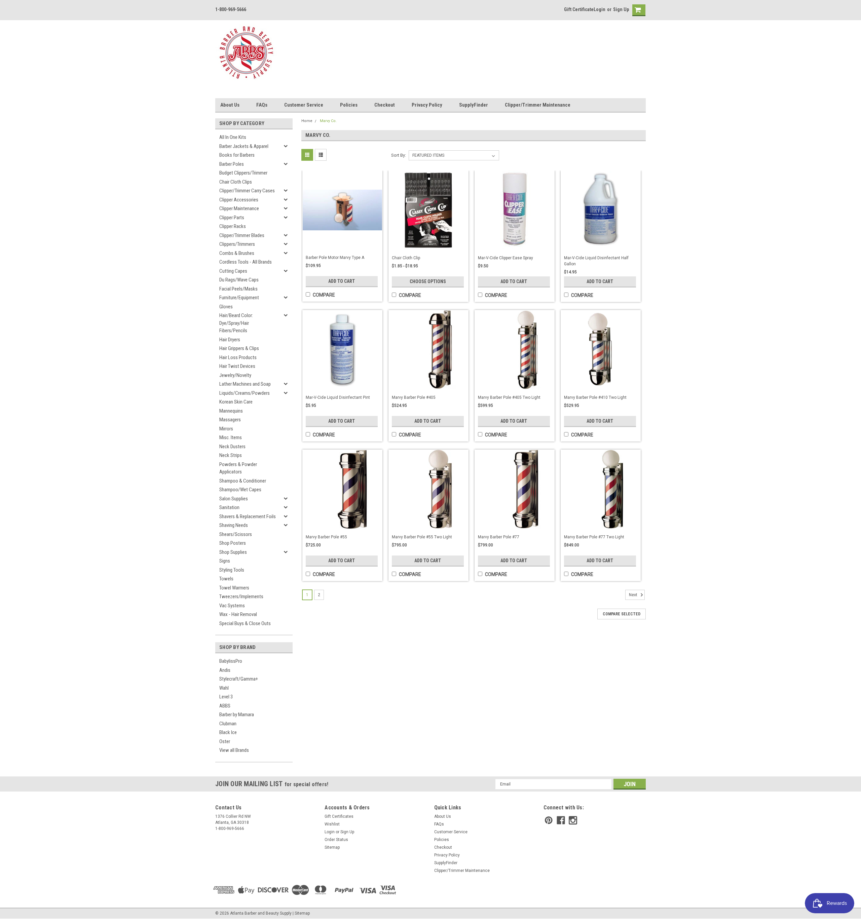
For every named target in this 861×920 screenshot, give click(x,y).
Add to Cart (341, 281)
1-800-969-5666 (230, 9)
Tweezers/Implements (241, 596)
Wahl (224, 688)
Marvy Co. (328, 121)
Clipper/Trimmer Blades (241, 235)
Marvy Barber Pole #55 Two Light (422, 537)
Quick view (342, 243)
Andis (224, 670)
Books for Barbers (237, 155)
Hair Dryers (229, 340)
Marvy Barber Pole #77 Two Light (594, 537)
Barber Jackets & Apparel (243, 146)
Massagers (230, 420)
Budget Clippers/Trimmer (243, 173)
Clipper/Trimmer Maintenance (537, 105)
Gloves (226, 307)
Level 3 (226, 697)
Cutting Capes (233, 271)
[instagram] (573, 820)
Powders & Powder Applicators (238, 468)
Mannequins (231, 411)
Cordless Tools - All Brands (245, 262)
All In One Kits (232, 137)
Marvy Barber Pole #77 (498, 537)
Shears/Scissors (235, 534)
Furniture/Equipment (239, 298)
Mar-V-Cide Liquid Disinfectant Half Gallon (596, 261)
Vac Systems (232, 606)
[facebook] (561, 820)
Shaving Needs (233, 525)
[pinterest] (549, 820)
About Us (229, 105)
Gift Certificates (339, 816)
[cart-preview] (637, 10)
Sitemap (332, 847)
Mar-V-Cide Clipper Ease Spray (505, 258)
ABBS (224, 706)
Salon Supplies (233, 499)
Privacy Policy (427, 105)
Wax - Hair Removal (238, 614)
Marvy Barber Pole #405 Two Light (509, 397)
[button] (860, 916)
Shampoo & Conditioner (242, 481)
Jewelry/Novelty (235, 375)
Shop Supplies (233, 552)
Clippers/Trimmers (237, 244)
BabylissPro (230, 661)
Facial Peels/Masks (238, 289)
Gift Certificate (579, 9)
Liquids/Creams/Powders (244, 393)
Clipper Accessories (238, 200)
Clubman (227, 724)
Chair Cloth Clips (235, 182)
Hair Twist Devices (237, 366)
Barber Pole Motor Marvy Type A (335, 257)
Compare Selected (621, 614)
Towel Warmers (234, 588)
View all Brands (234, 750)
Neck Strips (230, 455)
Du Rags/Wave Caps (239, 280)
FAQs (261, 105)
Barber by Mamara (236, 715)
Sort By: (398, 155)
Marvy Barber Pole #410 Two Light (595, 397)
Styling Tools (231, 570)
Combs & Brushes (236, 253)
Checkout (384, 105)
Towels (226, 579)
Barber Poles (231, 164)
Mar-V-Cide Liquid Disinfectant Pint (338, 397)
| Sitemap (301, 913)
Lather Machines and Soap (245, 384)
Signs (224, 561)
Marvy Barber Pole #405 (414, 397)
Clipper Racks (232, 226)
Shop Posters (232, 543)
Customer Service (303, 105)
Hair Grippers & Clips (239, 348)
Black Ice (228, 732)
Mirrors (226, 429)
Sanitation (229, 507)
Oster (224, 741)
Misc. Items (230, 437)
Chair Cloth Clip (406, 258)
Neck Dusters (232, 447)
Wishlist (332, 824)
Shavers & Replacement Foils (247, 516)
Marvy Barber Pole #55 (326, 537)
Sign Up (621, 9)
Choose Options (428, 281)
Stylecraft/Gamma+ (238, 679)
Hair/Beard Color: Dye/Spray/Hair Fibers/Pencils (236, 323)
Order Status (336, 839)
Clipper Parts (231, 218)
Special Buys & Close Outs (245, 623)
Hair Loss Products (238, 357)
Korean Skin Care (236, 402)
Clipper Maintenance (239, 208)
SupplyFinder (473, 105)
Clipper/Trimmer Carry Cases (247, 191)
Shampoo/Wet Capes (240, 490)
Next (633, 594)
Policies (349, 105)
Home (306, 121)
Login (599, 9)
